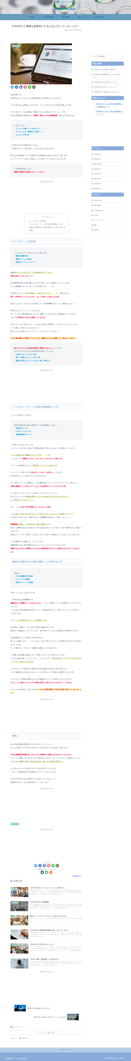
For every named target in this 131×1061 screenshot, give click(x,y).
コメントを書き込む (46, 1033)
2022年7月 (97, 154)
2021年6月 (97, 174)
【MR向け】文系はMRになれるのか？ (107, 92)
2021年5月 (97, 179)
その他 (96, 215)
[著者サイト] (42, 872)
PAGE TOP (66, 1050)
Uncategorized (99, 210)
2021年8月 (97, 169)
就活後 (96, 230)
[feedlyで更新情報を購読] (46, 872)
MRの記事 (97, 205)
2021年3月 (97, 189)
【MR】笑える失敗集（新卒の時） (105, 69)
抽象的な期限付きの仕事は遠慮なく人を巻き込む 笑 (47, 227)
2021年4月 (97, 184)
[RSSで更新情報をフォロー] (51, 872)
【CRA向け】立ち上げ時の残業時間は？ (109, 104)
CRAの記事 (15, 824)
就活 (95, 225)
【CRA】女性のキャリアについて (105, 87)
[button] (122, 56)
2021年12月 (98, 164)
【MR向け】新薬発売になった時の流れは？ (107, 76)
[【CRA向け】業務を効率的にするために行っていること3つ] (21, 87)
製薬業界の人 (102, 107)
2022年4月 (97, 159)
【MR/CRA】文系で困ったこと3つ (105, 82)
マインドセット (99, 220)
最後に (31, 230)
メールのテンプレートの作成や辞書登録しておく (46, 224)
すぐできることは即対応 (37, 221)
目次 (43, 217)
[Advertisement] (46, 36)
